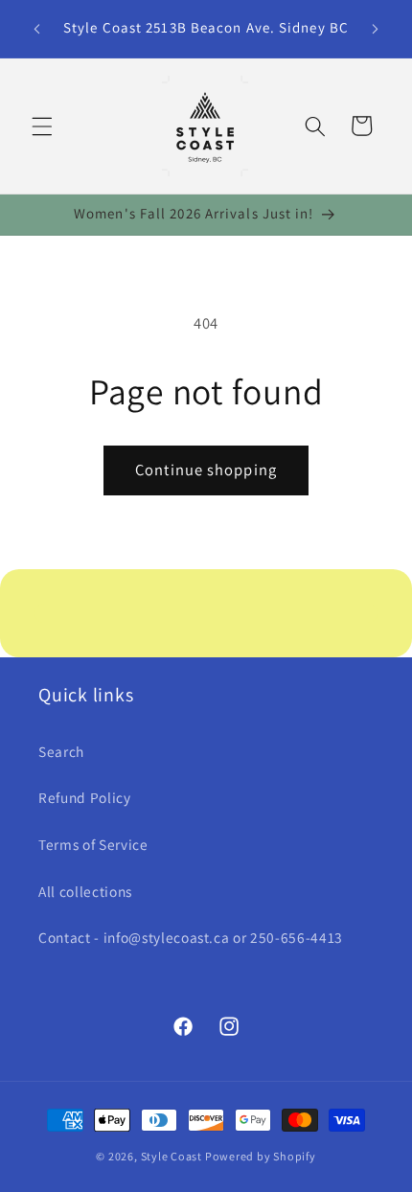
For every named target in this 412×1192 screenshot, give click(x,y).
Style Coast (171, 1156)
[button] (42, 126)
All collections (85, 891)
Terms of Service (93, 844)
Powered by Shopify (260, 1156)
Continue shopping (206, 469)
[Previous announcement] (37, 29)
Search (61, 751)
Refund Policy (84, 797)
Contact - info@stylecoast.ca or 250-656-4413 (190, 937)
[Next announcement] (376, 29)
